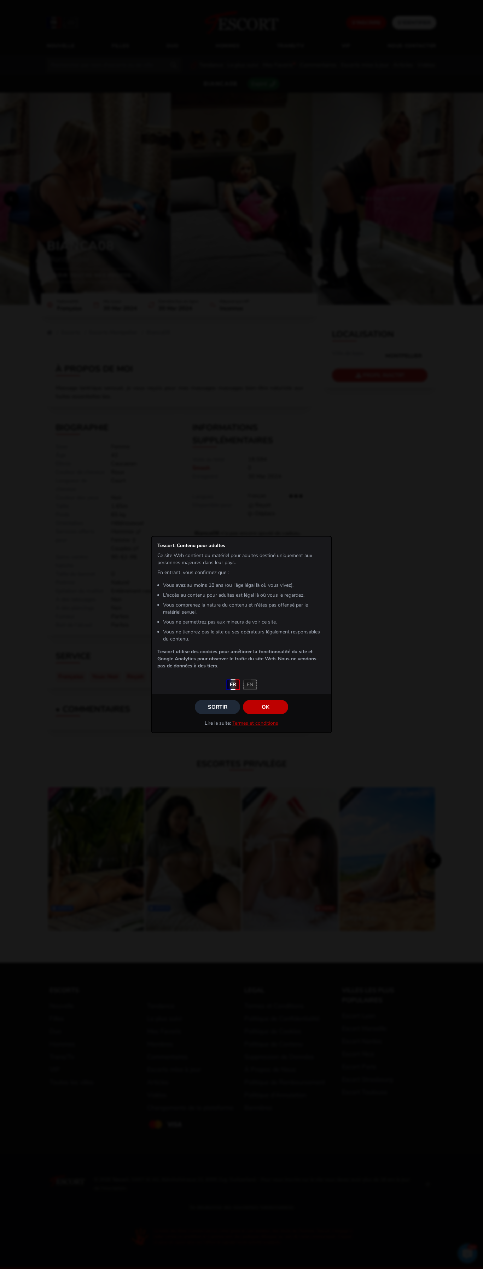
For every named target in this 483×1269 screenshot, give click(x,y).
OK (265, 707)
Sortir (217, 707)
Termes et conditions (255, 723)
